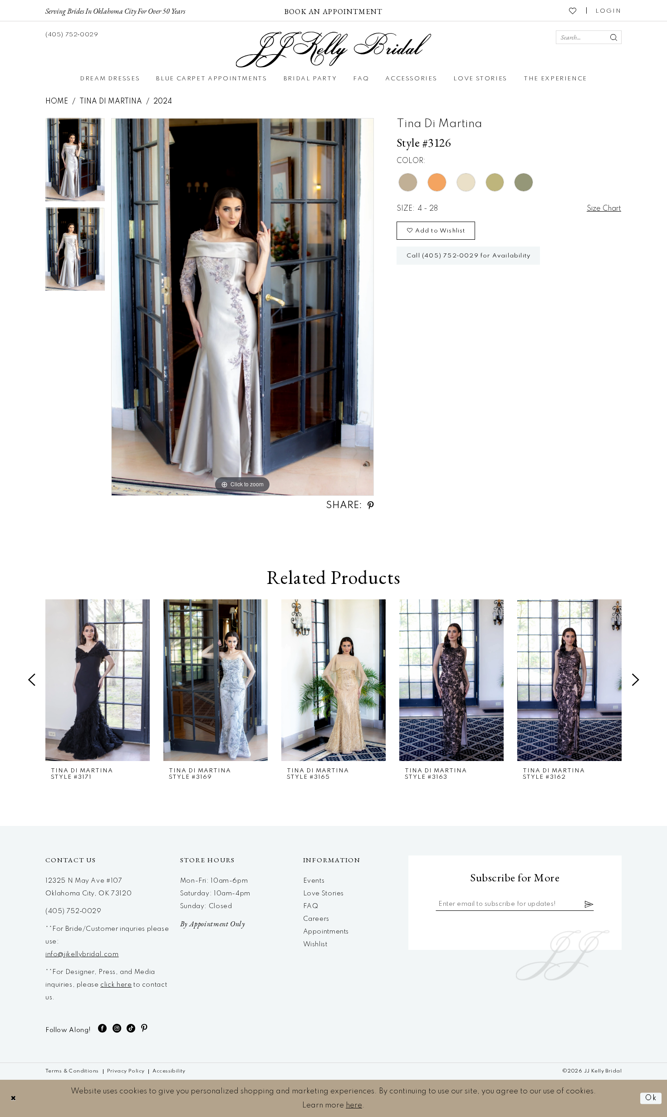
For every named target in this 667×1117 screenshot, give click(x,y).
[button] (608, 10)
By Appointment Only (212, 924)
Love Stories (323, 893)
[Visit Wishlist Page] (573, 10)
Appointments (326, 932)
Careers (316, 919)
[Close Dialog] (13, 1098)
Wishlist (315, 944)
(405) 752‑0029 (73, 911)
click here (116, 985)
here (354, 1105)
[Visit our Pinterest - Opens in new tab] (144, 1028)
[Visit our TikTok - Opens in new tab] (131, 1028)
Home (56, 101)
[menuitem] (115, 10)
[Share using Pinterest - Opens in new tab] (371, 505)
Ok (651, 1098)
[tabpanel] (75, 163)
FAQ (311, 906)
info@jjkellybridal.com (82, 954)
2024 (162, 101)
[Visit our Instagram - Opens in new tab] (117, 1028)
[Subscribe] (589, 904)
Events (314, 881)
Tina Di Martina (110, 101)
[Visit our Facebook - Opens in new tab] (102, 1028)
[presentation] (97, 680)
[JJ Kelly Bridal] (334, 50)
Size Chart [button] (604, 209)
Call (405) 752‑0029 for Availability (468, 256)
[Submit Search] (613, 37)
